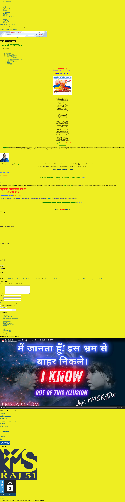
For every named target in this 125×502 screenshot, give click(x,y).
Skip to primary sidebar (7, 2)
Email (1, 298)
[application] (62, 373)
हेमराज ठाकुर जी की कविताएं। (33, 278)
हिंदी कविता (20, 278)
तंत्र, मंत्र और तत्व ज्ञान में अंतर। (9, 331)
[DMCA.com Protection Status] (8, 495)
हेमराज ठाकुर (90, 278)
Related (11, 65)
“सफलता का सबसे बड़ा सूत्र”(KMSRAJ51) (16, 59)
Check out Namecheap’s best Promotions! (8, 29)
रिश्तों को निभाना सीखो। (7, 330)
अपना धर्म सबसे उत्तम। (7, 328)
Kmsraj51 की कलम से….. (8, 53)
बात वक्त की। (5, 319)
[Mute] (121, 407)
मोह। (4, 326)
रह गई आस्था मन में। (10, 63)
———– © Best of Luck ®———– (15, 57)
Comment (2, 293)
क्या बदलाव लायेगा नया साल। (8, 324)
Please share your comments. (12, 55)
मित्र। (4, 332)
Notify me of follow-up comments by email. (11, 303)
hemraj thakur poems (49, 278)
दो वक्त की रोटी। (6, 315)
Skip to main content (7, 1)
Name (1, 295)
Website (1, 300)
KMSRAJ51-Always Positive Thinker (8, 24)
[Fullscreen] (123, 407)
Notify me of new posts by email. (8, 305)
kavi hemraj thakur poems (59, 278)
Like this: (11, 64)
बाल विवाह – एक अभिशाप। (8, 323)
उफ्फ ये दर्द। (9, 62)
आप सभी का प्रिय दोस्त (10, 56)
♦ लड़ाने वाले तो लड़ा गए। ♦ (11, 54)
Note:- (8, 58)
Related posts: (12, 60)
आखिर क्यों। (5, 334)
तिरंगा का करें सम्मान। (7, 321)
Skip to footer (5, 3)
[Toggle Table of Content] (1, 51)
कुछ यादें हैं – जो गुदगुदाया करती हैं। (12, 61)
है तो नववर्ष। (5, 325)
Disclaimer (2, 498)
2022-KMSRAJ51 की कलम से (11, 278)
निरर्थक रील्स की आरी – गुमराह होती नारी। (10, 318)
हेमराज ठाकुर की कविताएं (98, 278)
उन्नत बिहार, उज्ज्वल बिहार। (8, 316)
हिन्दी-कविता (25, 278)
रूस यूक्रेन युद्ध (76, 278)
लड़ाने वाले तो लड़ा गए (84, 278)
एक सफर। (5, 322)
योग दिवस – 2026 (6, 317)
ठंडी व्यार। (5, 329)
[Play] (1, 407)
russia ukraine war (69, 278)
